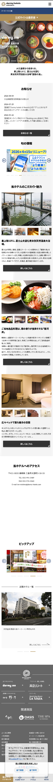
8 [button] (36, 175)
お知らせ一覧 (26, 133)
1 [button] (8, 175)
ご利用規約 (5, 736)
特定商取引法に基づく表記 (38, 739)
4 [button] (20, 175)
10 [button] (44, 175)
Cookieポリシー (16, 759)
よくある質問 (6, 733)
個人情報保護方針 (35, 742)
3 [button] (16, 175)
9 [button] (40, 175)
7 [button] (32, 175)
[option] (26, 42)
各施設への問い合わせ (37, 733)
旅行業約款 (5, 739)
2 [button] (12, 175)
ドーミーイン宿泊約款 (37, 736)
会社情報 (5, 742)
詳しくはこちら (26, 268)
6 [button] (28, 175)
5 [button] (24, 175)
